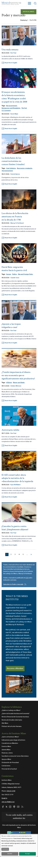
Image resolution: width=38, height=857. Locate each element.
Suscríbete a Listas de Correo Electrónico (15, 756)
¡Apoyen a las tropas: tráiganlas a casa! (11, 325)
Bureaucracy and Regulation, (11, 108)
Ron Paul (13, 53)
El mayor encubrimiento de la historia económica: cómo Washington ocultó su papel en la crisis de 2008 (14, 97)
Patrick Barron (15, 174)
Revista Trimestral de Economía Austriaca (15, 717)
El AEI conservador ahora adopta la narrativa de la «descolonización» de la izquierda (17, 478)
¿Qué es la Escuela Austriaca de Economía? (15, 713)
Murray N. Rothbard (17, 223)
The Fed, (24, 108)
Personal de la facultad (9, 769)
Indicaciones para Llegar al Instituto (13, 740)
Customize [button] (5, 849)
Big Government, (11, 106)
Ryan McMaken (15, 485)
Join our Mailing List (8, 802)
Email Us (4, 798)
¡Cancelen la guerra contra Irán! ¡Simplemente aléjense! (15, 528)
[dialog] (19, 845)
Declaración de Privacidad (10, 762)
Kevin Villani (14, 114)
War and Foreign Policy (25, 274)
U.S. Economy (6, 110)
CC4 (27, 578)
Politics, (14, 274)
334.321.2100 (10, 791)
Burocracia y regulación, (25, 168)
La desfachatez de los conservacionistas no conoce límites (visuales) (13, 161)
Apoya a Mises (6, 759)
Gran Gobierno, (11, 168)
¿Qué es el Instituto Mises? (10, 737)
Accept (27, 853)
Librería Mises (6, 750)
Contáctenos (6, 766)
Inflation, (9, 382)
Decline (9, 853)
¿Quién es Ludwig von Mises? (11, 710)
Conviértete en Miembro (10, 743)
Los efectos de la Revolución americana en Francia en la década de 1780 (15, 217)
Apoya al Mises (28, 12)
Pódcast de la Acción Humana (11, 726)
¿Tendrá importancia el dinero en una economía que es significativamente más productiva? (18, 375)
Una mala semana (10, 49)
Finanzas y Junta (7, 753)
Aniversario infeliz (10, 430)
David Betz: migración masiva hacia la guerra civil (14, 268)
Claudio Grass (14, 278)
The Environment (7, 171)
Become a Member (15, 669)
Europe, (8, 274)
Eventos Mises (6, 746)
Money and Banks (19, 382)
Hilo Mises (5, 723)
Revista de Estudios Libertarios (12, 720)
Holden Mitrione (15, 386)
